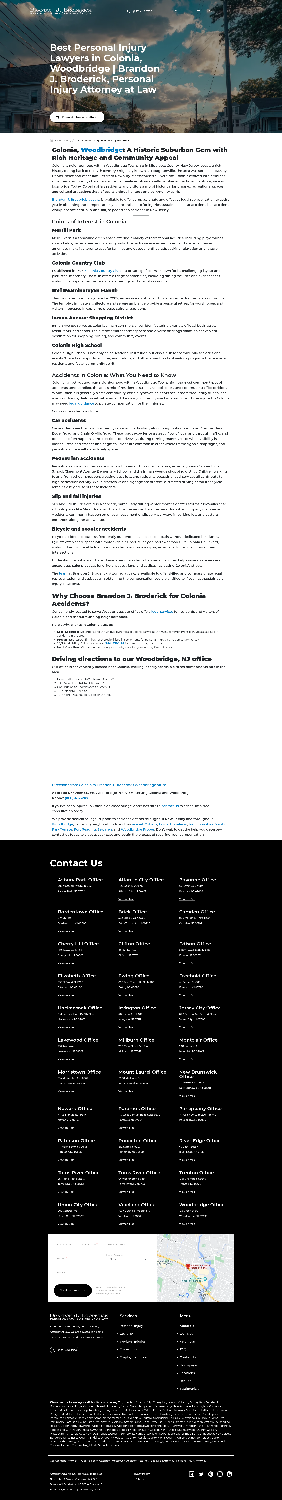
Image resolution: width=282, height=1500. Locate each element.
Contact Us (188, 1357)
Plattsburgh (58, 1433)
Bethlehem (85, 1418)
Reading (224, 1422)
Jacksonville (113, 1414)
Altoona (97, 1425)
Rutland (127, 1414)
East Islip (82, 1410)
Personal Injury (131, 1326)
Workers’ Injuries (133, 1341)
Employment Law (133, 1357)
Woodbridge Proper (137, 829)
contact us (170, 806)
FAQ (183, 1349)
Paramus (102, 1402)
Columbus (203, 1418)
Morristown (141, 1425)
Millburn (183, 1402)
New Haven (219, 1410)
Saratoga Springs (116, 1429)
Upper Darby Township (76, 1425)
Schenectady (163, 1406)
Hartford (205, 1410)
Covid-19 (126, 1334)
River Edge (75, 1406)
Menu (210, 11)
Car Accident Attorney (63, 1460)
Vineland (212, 1402)
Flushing (224, 1425)
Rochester (215, 1406)
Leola (197, 1414)
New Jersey (64, 140)
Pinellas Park (96, 1414)
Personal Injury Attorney (191, 1460)
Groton (114, 1433)
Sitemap (141, 1479)
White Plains (152, 1410)
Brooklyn (94, 1422)
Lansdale (71, 1418)
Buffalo (127, 1410)
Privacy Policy (141, 1473)
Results (185, 1381)
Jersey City (116, 1402)
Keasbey (206, 824)
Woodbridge (102, 150)
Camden (89, 1406)
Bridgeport (57, 1414)
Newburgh (96, 1410)
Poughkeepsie (81, 1429)
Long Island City (60, 1429)
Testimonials (189, 1389)
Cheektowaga (186, 1429)
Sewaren (105, 829)
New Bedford (143, 1418)
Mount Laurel (175, 1433)
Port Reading (85, 829)
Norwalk (179, 1410)
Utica (146, 1422)
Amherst (98, 1429)
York (164, 1429)
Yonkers (138, 1410)
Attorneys (187, 1341)
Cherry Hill (159, 1402)
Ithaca (172, 1429)
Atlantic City (144, 1402)
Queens (169, 1422)
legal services (162, 612)
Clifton (124, 1406)
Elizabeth (113, 1406)
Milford (69, 1414)
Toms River (218, 1418)
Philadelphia (210, 1414)
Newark (101, 1406)
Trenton (129, 1402)
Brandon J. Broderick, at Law (75, 199)
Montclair (109, 1425)
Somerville (127, 1433)
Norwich (81, 1414)
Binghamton (112, 1410)
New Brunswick (173, 1425)
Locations (187, 1373)
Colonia (151, 824)
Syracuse (156, 1422)
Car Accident (130, 1349)
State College (151, 1429)
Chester (72, 1433)
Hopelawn (178, 824)
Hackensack (157, 1433)
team (63, 573)
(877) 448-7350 (142, 11)
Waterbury (211, 1422)
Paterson (71, 1422)
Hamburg (141, 1433)
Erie (190, 1414)
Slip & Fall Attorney (162, 1460)
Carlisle (211, 1429)
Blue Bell (191, 1433)
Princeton (134, 1429)
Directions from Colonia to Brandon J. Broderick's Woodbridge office (109, 785)
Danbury (167, 1410)
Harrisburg (165, 1414)
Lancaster (180, 1414)
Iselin (193, 824)
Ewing (82, 1422)
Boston (54, 1425)
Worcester (114, 1418)
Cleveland (188, 1418)
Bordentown (58, 1406)
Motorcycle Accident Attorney (130, 1460)
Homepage (188, 1365)
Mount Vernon (193, 1422)
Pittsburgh (57, 1418)
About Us (187, 1326)
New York (107, 1422)
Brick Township (208, 1425)
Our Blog (187, 1334)
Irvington (191, 1425)
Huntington (200, 1406)
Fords (163, 824)
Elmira (54, 1410)
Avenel (137, 824)
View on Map (126, 898)
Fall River (128, 1418)
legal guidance (81, 403)
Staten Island (132, 1422)
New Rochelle (182, 1406)
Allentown (150, 1414)
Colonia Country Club (103, 271)
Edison (171, 1402)
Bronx (179, 1422)
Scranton (100, 1418)
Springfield (160, 1418)
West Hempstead (141, 1406)
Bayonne (156, 1425)
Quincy (201, 1429)
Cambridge (101, 1433)
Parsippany (57, 1422)
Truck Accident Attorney (94, 1460)
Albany (118, 1422)
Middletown (67, 1410)
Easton (138, 1414)
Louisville (175, 1418)
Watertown (85, 1433)
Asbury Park (197, 1402)
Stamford (192, 1410)
